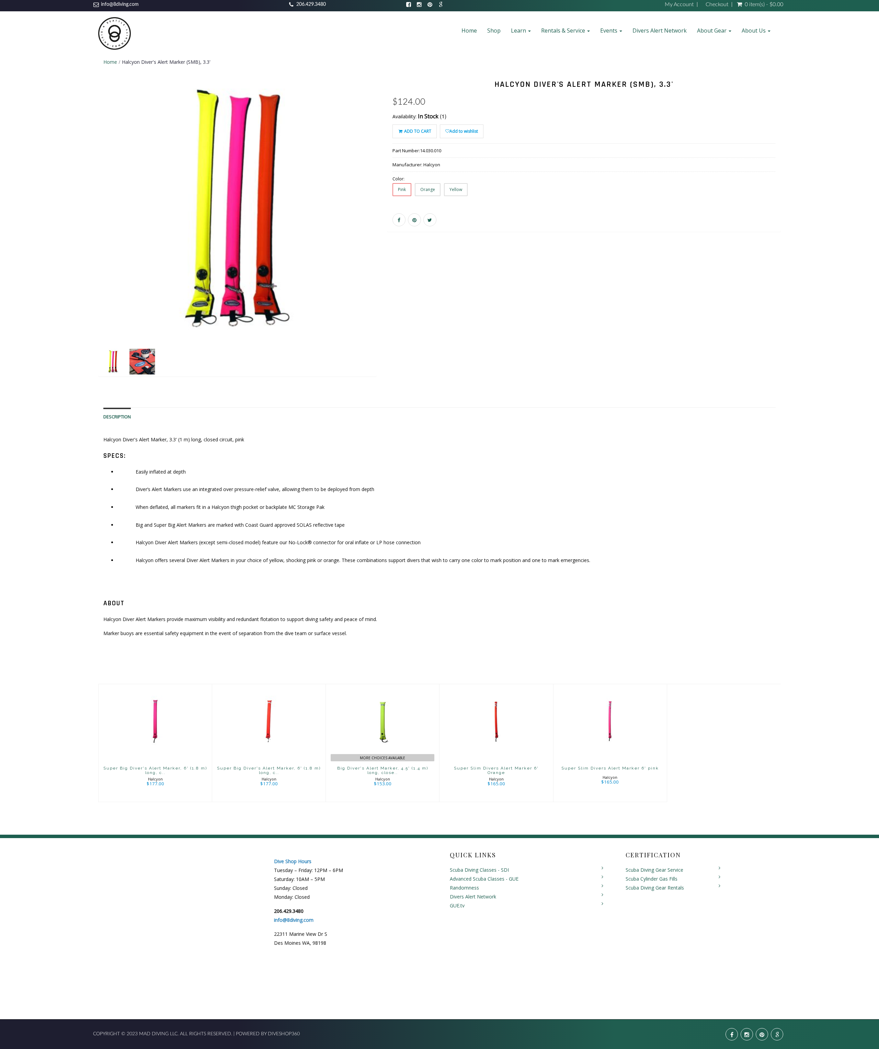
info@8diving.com (120, 4)
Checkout (717, 4)
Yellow (455, 189)
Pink (402, 189)
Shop (494, 30)
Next (393, 232)
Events (609, 30)
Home (469, 30)
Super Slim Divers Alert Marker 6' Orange (496, 770)
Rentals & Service (563, 30)
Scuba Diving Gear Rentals (655, 887)
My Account (679, 4)
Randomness (464, 887)
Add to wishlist (463, 131)
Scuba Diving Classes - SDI (479, 870)
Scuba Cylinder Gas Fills (651, 878)
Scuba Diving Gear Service (654, 870)
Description (117, 417)
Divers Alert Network (659, 30)
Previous (83, 232)
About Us (754, 30)
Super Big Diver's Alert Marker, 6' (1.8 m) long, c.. (155, 770)
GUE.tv (457, 905)
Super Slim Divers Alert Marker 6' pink (610, 768)
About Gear (712, 30)
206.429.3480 (311, 4)
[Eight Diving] (114, 33)
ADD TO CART (417, 131)
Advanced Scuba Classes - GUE (484, 878)
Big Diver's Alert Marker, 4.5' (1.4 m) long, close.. (382, 770)
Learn (519, 30)
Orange (427, 189)
